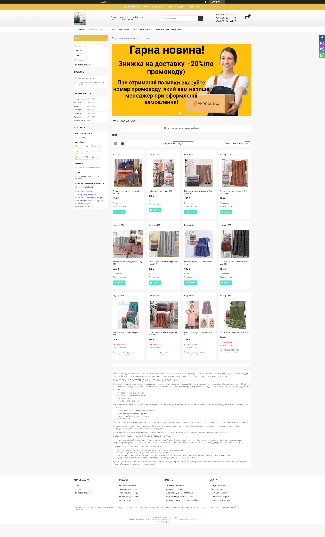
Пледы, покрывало (219, 485)
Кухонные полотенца (175, 485)
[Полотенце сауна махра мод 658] (235, 315)
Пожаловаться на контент (160, 519)
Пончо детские (217, 489)
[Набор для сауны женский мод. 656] (199, 315)
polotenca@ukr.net (85, 187)
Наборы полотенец (128, 485)
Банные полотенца (128, 489)
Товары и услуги (95, 29)
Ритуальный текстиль (220, 500)
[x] (116, 135)
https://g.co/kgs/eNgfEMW (86, 194)
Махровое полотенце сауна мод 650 (128, 262)
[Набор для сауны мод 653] (164, 173)
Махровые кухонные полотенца (179, 493)
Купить (120, 212)
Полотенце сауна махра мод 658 (235, 332)
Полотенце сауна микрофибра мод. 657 (163, 262)
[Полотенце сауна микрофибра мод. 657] (164, 244)
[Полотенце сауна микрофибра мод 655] (235, 244)
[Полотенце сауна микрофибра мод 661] (128, 173)
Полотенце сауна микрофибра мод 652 (198, 192)
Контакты (124, 29)
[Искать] (200, 18)
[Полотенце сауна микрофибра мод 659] (164, 315)
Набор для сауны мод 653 (161, 191)
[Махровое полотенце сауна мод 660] (128, 315)
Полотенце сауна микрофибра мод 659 (163, 333)
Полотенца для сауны (129, 496)
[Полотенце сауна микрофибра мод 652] (199, 173)
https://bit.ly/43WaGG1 (84, 207)
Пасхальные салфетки (220, 496)
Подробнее (193, 6)
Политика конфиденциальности (184, 519)
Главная (80, 29)
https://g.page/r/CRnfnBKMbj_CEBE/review (91, 201)
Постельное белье (219, 493)
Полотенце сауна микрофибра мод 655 (234, 262)
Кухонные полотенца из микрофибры (182, 500)
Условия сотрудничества (169, 29)
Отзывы (78, 60)
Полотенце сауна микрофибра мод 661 (127, 192)
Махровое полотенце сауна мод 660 (128, 333)
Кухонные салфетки (174, 489)
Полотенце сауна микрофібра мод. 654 (233, 192)
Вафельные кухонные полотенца (180, 496)
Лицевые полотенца (129, 493)
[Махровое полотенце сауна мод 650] (128, 244)
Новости (78, 50)
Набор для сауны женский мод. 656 (198, 333)
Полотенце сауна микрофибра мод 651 (198, 262)
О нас (112, 29)
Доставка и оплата (142, 29)
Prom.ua (174, 517)
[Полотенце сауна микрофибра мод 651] (199, 244)
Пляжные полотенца (129, 500)
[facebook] (113, 135)
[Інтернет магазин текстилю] (80, 18)
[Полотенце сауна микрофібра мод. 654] (235, 173)
